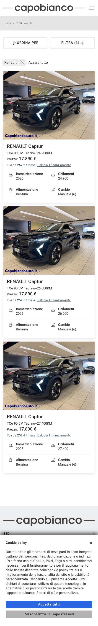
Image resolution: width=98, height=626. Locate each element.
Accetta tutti (49, 604)
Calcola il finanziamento (54, 165)
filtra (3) (70, 43)
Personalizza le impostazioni (49, 614)
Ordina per (28, 43)
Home (7, 23)
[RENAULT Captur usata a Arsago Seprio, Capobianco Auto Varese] (49, 105)
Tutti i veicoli (24, 23)
